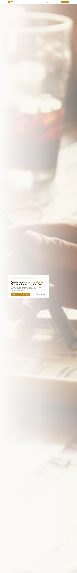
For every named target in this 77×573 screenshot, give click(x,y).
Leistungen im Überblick (39, 294)
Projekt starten (65, 2)
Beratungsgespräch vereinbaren (20, 294)
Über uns (53, 2)
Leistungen (46, 2)
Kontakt (58, 2)
